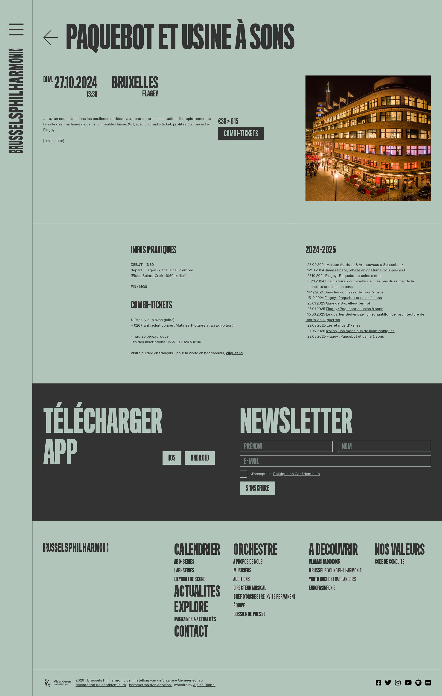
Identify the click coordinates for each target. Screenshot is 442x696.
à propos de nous (248, 561)
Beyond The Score (189, 579)
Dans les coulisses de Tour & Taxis (354, 292)
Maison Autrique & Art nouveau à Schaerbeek (364, 264)
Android (200, 457)
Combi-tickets (241, 133)
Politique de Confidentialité (296, 474)
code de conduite (389, 561)
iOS (172, 457)
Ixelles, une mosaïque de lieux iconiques (360, 331)
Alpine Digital (204, 684)
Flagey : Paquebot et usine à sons (354, 275)
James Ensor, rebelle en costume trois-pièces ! (365, 270)
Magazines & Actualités (195, 619)
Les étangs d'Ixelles (344, 325)
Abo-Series (184, 561)
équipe (239, 605)
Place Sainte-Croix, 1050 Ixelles (158, 275)
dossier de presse (249, 614)
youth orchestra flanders (332, 579)
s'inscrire (257, 488)
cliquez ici (234, 353)
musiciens (242, 570)
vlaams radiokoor (324, 561)
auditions (241, 579)
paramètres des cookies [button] (150, 684)
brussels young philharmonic (335, 570)
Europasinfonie (322, 588)
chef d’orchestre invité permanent (264, 596)
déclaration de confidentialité (101, 684)
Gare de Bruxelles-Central (348, 303)
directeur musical (249, 588)
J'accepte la (285, 473)
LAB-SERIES (184, 570)
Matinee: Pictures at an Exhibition (204, 325)
